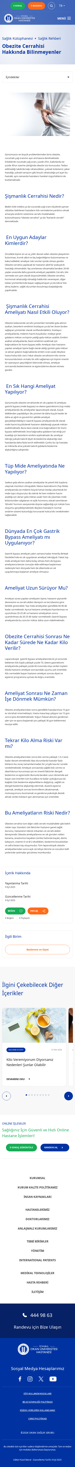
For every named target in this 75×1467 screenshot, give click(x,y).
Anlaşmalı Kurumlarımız (37, 1228)
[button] (26, 1095)
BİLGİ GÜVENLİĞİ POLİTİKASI (37, 1402)
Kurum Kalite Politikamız (38, 1187)
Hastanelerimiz (37, 1210)
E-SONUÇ (17, 5)
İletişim (38, 1292)
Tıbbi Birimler (37, 1241)
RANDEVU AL (51, 1147)
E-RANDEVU (36, 5)
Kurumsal (37, 1178)
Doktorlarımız (37, 1219)
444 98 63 (41, 1315)
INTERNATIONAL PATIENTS (37, 1260)
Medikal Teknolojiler (37, 1273)
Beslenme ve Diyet (38, 949)
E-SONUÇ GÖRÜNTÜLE (21, 1147)
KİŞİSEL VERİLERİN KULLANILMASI (37, 1410)
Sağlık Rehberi (49, 38)
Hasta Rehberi (37, 1282)
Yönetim (37, 1251)
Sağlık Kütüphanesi (17, 38)
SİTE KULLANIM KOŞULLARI (37, 1393)
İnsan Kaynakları (37, 1197)
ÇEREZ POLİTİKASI (37, 1418)
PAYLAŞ (34, 910)
